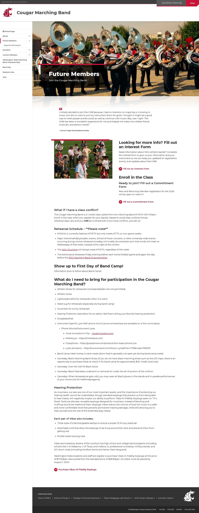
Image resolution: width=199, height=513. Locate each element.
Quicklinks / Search (171, 3)
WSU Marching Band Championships (88, 257)
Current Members (10, 55)
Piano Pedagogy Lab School (117, 498)
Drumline (6, 50)
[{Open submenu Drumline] (29, 50)
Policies (170, 509)
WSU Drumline (70, 249)
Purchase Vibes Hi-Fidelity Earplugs (77, 469)
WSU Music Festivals (144, 498)
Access (162, 509)
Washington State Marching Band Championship (15, 61)
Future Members (10, 41)
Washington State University (14, 2)
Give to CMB (43, 498)
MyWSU (179, 509)
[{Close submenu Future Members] (29, 40)
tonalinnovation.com (103, 333)
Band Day (7, 67)
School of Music (61, 498)
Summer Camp (165, 498)
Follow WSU (190, 509)
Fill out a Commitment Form (138, 202)
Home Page (10, 31)
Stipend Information (12, 45)
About (5, 36)
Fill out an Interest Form (136, 169)
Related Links (8, 72)
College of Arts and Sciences (86, 498)
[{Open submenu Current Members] (29, 55)
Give (192, 3)
